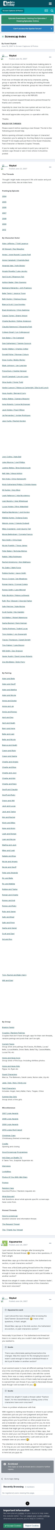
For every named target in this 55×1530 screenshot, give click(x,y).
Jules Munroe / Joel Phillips (13, 462)
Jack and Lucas (8, 806)
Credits (5, 1144)
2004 (4, 196)
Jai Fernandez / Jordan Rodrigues (16, 415)
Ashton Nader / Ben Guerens (14, 282)
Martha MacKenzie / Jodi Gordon (16, 512)
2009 (4, 224)
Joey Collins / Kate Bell (11, 457)
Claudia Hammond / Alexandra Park (17, 327)
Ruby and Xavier (9, 911)
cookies (20, 1513)
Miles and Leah (8, 850)
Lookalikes (6, 1171)
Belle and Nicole (9, 739)
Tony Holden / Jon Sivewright (14, 634)
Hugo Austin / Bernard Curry (14, 393)
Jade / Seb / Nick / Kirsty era (14, 1083)
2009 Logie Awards (10, 1124)
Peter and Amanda (10, 873)
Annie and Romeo (9, 712)
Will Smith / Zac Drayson (12, 651)
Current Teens (8, 1044)
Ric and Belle (7, 878)
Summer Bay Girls (9, 1097)
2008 (4, 218)
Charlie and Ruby (9, 784)
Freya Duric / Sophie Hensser (14, 371)
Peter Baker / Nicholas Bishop (14, 551)
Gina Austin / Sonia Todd (12, 382)
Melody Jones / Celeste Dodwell (15, 523)
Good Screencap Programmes (15, 1152)
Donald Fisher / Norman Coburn (15, 354)
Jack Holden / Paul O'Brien (13, 410)
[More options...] (50, 57)
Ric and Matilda (8, 884)
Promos (5, 1182)
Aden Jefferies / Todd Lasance (15, 243)
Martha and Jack (9, 845)
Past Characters (9, 1088)
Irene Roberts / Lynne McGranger (16, 404)
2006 (4, 207)
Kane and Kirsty (8, 828)
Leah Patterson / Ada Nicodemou (16, 495)
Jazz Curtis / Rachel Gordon (14, 421)
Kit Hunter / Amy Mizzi (11, 490)
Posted (18, 59)
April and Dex (7, 717)
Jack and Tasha (9, 812)
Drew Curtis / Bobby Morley (13, 360)
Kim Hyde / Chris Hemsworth (14, 479)
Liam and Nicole (8, 839)
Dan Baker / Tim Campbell (13, 338)
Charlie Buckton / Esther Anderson (16, 321)
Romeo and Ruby (9, 906)
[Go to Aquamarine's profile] (4, 1243)
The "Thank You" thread (12, 1230)
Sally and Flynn (8, 922)
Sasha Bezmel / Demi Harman (14, 623)
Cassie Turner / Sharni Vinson (14, 316)
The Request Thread (10, 1224)
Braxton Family (8, 1027)
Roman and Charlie (10, 895)
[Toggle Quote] (6, 1310)
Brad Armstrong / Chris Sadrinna (15, 310)
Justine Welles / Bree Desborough (16, 468)
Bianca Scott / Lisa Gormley (13, 304)
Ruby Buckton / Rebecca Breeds (15, 595)
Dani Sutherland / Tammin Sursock (16, 343)
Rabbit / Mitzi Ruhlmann (12, 556)
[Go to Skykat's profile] (4, 57)
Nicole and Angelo (9, 861)
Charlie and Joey (9, 773)
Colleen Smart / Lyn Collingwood (15, 332)
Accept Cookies (14, 1526)
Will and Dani (7, 980)
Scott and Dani (8, 934)
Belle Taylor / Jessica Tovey (14, 293)
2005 (4, 202)
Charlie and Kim (8, 778)
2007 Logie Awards (10, 1113)
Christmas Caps (8, 1135)
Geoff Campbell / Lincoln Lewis (15, 376)
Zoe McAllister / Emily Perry (13, 662)
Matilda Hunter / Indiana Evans (15, 518)
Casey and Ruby (9, 750)
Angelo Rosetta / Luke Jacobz (14, 271)
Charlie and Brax (9, 767)
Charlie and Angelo (10, 762)
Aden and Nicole (9, 695)
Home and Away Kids (11, 1066)
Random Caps (8, 1188)
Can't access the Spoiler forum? (27, 28)
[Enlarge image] (28, 1253)
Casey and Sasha (9, 756)
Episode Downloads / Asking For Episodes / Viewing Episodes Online (27, 19)
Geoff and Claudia (9, 789)
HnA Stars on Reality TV (12, 1158)
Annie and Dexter (9, 701)
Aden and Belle (8, 678)
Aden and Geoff (8, 684)
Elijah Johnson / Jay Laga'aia (14, 365)
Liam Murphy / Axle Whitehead (15, 501)
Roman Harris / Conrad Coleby (15, 584)
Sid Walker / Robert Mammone (14, 617)
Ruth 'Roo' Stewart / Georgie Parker (17, 601)
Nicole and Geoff (9, 867)
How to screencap (10, 1216)
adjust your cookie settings (38, 1516)
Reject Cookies (32, 1526)
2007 (4, 213)
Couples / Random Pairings (13, 1033)
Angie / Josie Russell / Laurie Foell (16, 254)
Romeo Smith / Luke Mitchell (14, 590)
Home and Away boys (11, 1058)
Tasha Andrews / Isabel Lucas (15, 628)
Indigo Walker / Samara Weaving (15, 399)
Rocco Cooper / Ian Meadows (14, 579)
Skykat (13, 55)
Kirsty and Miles (8, 823)
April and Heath (8, 723)
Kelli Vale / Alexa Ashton (12, 473)
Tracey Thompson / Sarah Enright (16, 640)
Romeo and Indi (8, 900)
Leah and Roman (9, 834)
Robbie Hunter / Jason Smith (14, 573)
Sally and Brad (8, 917)
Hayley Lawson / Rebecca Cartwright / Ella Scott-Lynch (25, 388)
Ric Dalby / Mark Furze (11, 568)
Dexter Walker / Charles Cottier (15, 349)
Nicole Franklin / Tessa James (14, 545)
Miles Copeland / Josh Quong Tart (16, 529)
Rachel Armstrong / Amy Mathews (16, 562)
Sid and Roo (7, 939)
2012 (4, 230)
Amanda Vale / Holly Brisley (13, 266)
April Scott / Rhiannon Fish (13, 277)
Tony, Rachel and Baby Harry (14, 975)
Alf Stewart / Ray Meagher (13, 249)
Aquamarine (15, 1241)
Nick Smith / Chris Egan (12, 540)
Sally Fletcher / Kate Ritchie (13, 606)
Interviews (6, 1166)
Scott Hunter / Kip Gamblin (13, 612)
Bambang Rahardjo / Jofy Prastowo (17, 288)
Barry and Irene (8, 728)
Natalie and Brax (9, 856)
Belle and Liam (8, 734)
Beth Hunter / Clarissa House (14, 299)
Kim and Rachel (8, 817)
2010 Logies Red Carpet (12, 1130)
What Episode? (8, 1196)
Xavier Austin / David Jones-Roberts (17, 656)
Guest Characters (9, 1074)
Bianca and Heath (9, 745)
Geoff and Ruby (8, 795)
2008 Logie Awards (10, 1119)
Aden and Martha (9, 690)
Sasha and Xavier (9, 928)
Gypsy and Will (8, 800)
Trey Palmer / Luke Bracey (13, 645)
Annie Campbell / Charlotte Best (15, 260)
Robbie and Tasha (9, 889)
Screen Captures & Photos (27, 46)
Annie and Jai (8, 706)
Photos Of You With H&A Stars (14, 1177)
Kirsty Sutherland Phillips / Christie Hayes (19, 484)
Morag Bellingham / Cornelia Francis (17, 534)
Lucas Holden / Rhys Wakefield (15, 506)
